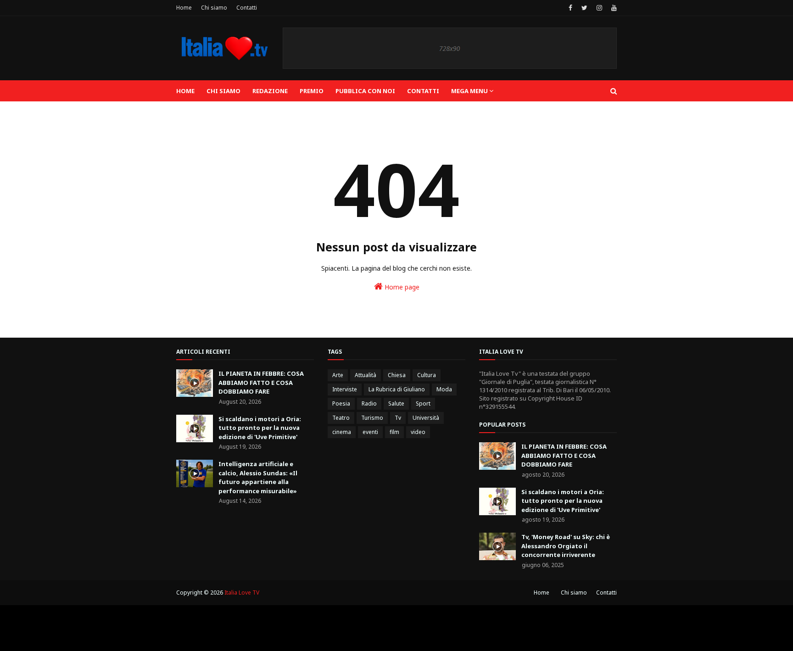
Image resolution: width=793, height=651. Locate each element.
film (394, 432)
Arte (337, 375)
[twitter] (584, 8)
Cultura (426, 375)
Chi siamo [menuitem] (223, 91)
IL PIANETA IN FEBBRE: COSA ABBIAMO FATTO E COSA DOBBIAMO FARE (261, 382)
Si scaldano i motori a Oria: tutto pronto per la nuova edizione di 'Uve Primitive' (259, 428)
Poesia (341, 403)
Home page (401, 287)
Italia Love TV (241, 592)
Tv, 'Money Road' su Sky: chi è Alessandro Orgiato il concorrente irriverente (565, 546)
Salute (396, 403)
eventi (370, 432)
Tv (398, 418)
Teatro (341, 418)
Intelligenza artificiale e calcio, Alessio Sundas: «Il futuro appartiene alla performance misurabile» (257, 477)
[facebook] (570, 8)
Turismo (372, 418)
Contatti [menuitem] (423, 91)
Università (426, 418)
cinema (341, 432)
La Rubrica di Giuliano (397, 389)
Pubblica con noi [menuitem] (365, 91)
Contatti (246, 7)
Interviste (344, 389)
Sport (423, 403)
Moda (444, 389)
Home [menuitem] (185, 91)
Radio (369, 403)
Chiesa (397, 375)
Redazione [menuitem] (270, 91)
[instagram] (599, 8)
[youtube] (613, 8)
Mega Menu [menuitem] (469, 91)
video (418, 432)
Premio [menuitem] (312, 91)
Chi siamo (214, 7)
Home (184, 7)
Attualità (365, 375)
